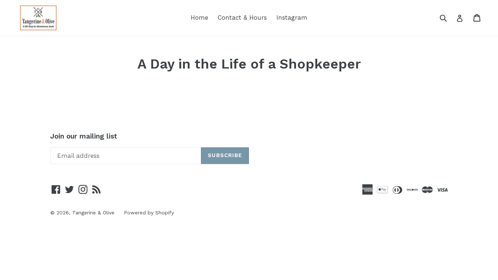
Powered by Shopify (149, 212)
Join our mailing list (83, 136)
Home (199, 17)
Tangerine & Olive (93, 212)
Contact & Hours (242, 17)
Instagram (291, 17)
